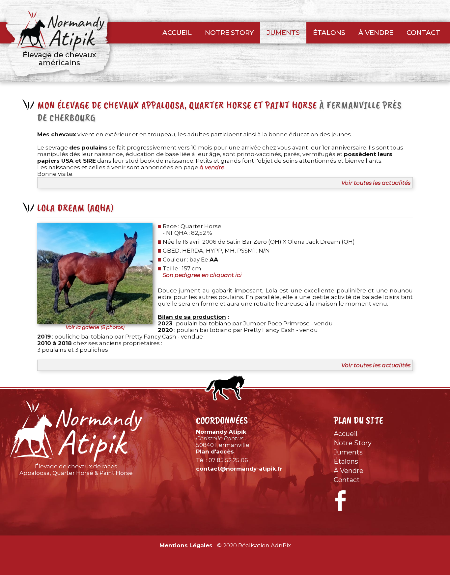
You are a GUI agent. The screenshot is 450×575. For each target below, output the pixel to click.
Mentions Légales (185, 545)
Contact (423, 33)
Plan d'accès (215, 451)
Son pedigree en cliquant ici (202, 275)
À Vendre (375, 33)
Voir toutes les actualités (375, 182)
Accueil (177, 33)
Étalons (329, 33)
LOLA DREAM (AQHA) (75, 208)
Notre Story (229, 33)
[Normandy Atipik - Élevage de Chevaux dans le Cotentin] (76, 431)
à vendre (212, 167)
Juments (283, 33)
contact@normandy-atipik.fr (239, 468)
